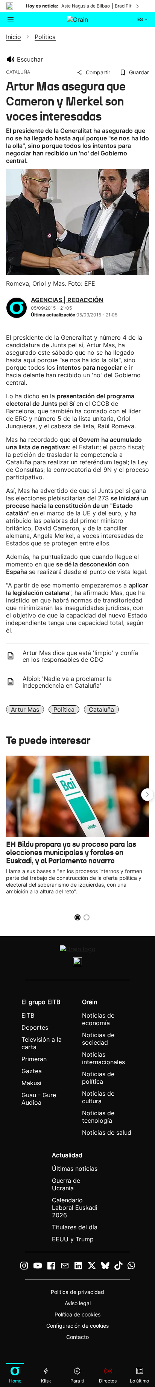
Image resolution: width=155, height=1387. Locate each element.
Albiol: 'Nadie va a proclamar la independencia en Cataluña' (67, 682)
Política (63, 709)
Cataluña (101, 709)
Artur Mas (25, 709)
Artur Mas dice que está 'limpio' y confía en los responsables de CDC (80, 656)
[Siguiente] (138, 6)
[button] (147, 794)
